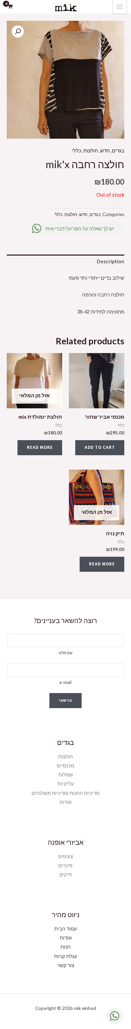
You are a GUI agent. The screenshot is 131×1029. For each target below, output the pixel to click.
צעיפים (65, 856)
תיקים (65, 874)
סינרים (65, 865)
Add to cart (100, 447)
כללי (76, 150)
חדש (105, 150)
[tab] (65, 262)
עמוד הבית (65, 929)
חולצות (90, 150)
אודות (66, 802)
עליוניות (65, 783)
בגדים (118, 150)
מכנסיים (65, 765)
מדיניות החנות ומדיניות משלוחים (65, 793)
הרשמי (65, 700)
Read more (40, 447)
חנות (65, 947)
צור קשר (65, 965)
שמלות (65, 774)
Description (110, 261)
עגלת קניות (65, 956)
